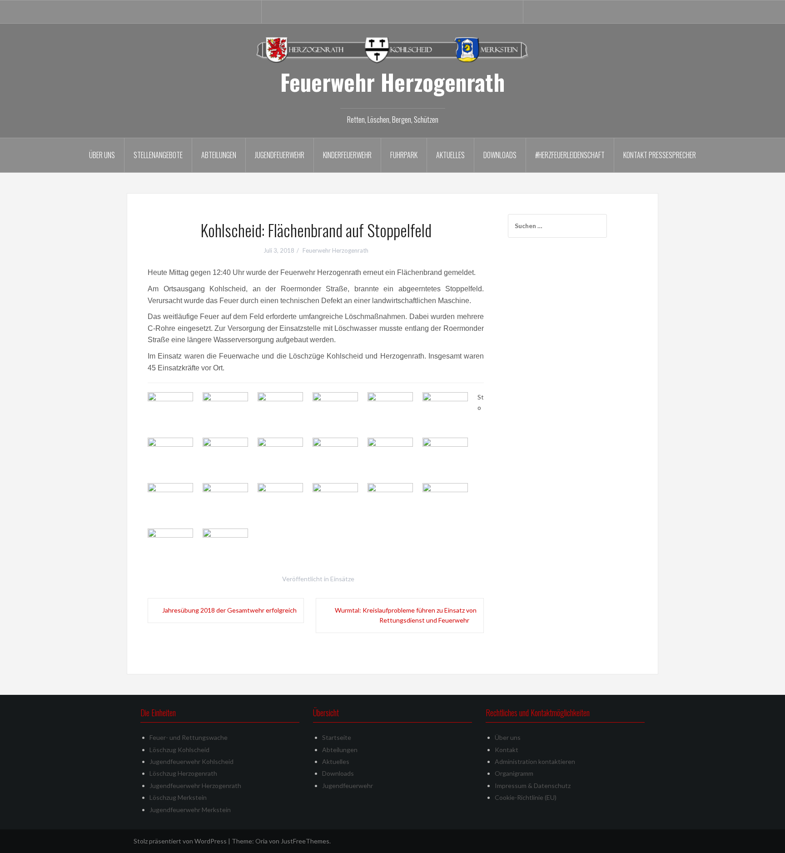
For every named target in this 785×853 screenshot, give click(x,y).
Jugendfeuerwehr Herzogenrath (195, 785)
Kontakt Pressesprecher (659, 155)
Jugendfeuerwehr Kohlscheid (191, 761)
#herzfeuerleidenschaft (570, 155)
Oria (261, 841)
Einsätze (342, 579)
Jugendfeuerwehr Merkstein (190, 809)
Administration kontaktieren (535, 761)
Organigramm (514, 773)
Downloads (500, 155)
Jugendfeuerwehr (279, 155)
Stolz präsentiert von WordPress (180, 841)
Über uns (102, 155)
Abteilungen (218, 155)
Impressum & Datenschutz (533, 785)
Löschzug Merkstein (178, 797)
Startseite (336, 737)
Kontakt (506, 749)
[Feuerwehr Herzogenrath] (392, 49)
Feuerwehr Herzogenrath (392, 81)
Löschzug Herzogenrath (183, 773)
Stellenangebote (158, 155)
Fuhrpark (403, 155)
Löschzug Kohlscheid (179, 749)
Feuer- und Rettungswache (188, 737)
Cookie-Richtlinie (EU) (525, 797)
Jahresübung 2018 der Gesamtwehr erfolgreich (229, 610)
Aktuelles (450, 155)
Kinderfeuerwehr (347, 155)
